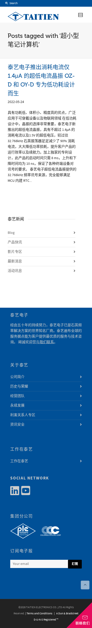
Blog (11, 232)
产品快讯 (15, 242)
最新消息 (15, 261)
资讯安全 (17, 424)
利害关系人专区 (22, 415)
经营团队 (17, 396)
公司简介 (17, 377)
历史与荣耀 (19, 386)
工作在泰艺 (19, 461)
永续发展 (17, 405)
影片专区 (15, 252)
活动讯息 (15, 271)
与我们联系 (45, 342)
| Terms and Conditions (38, 613)
